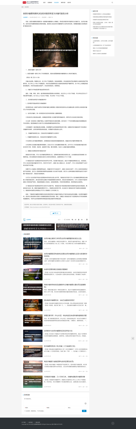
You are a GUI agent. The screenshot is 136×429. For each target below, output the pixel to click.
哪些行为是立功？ (97, 50)
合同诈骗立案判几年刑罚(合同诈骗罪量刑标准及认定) (63, 238)
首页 (44, 2)
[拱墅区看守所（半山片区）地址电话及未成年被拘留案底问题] (32, 320)
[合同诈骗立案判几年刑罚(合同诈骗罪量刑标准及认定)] (32, 243)
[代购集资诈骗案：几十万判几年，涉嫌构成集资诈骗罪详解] (32, 382)
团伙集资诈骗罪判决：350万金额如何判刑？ (59, 300)
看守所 (69, 2)
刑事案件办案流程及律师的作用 (100, 19)
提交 (84, 410)
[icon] (112, 423)
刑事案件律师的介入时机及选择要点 (102, 14)
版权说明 (38, 422)
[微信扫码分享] (72, 219)
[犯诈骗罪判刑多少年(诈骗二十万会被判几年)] (32, 351)
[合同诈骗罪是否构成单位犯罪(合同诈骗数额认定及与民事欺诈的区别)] (32, 259)
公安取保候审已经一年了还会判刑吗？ (102, 45)
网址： (69, 407)
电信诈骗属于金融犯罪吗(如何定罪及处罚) (59, 361)
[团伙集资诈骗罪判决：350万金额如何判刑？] (32, 305)
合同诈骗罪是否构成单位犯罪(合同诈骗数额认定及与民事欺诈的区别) (65, 255)
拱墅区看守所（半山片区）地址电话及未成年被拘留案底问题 (65, 316)
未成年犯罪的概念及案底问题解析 (56, 269)
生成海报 (67, 219)
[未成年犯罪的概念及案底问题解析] (32, 274)
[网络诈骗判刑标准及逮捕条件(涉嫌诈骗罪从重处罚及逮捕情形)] (32, 290)
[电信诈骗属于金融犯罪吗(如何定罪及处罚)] (32, 366)
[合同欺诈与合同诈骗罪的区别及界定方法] (32, 336)
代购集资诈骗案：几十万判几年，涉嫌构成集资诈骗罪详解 (64, 377)
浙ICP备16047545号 (57, 424)
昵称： (27, 407)
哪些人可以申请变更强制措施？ (100, 48)
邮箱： (48, 407)
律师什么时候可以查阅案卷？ (100, 53)
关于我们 (24, 422)
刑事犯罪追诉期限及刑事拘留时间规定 (102, 17)
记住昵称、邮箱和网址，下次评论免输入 (34, 411)
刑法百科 (56, 2)
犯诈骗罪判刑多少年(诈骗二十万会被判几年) (59, 346)
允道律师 (25, 17)
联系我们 (31, 422)
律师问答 (63, 2)
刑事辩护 (50, 2)
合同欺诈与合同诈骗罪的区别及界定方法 (58, 331)
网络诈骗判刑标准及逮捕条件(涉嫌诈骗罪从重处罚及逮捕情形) (65, 286)
